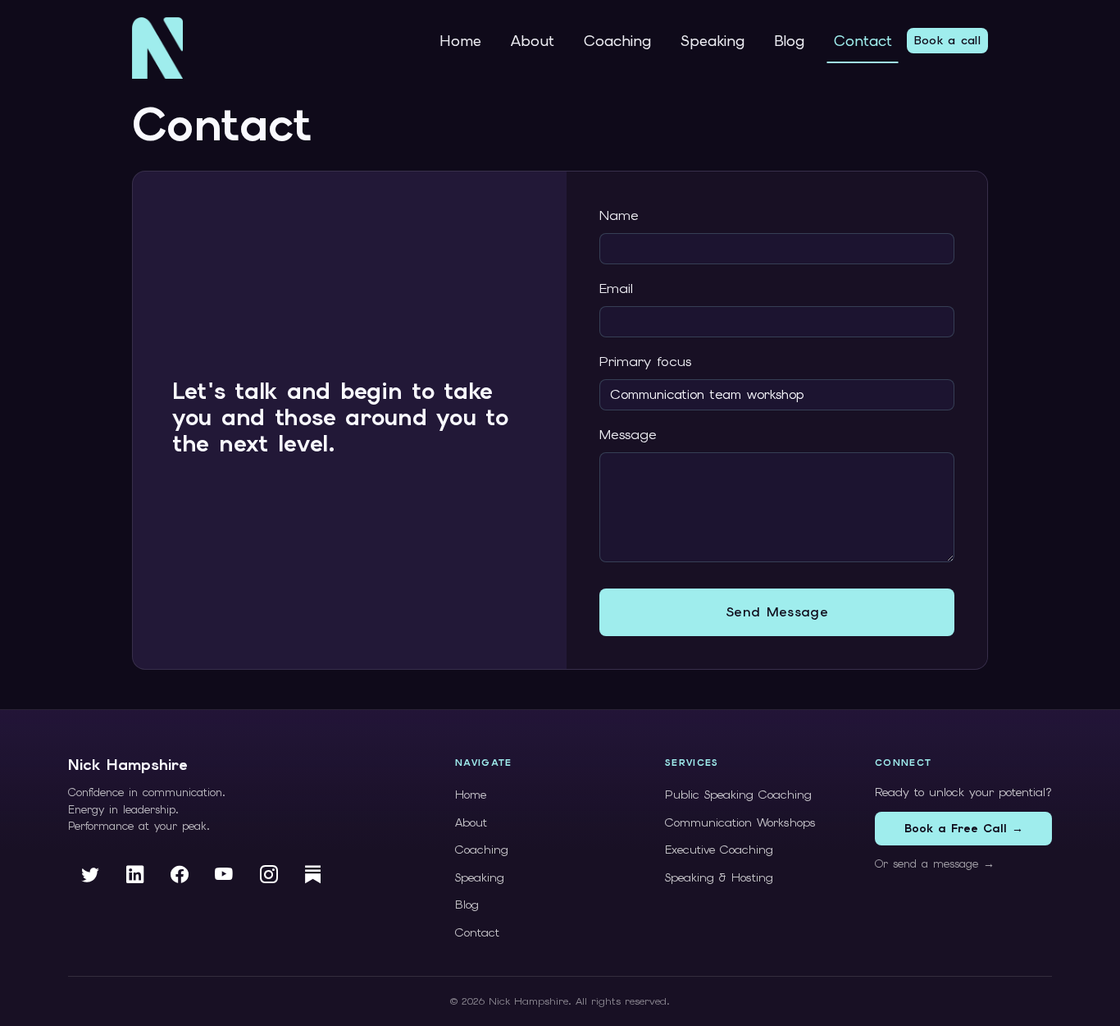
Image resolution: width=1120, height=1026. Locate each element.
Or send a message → (935, 863)
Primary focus (645, 361)
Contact (863, 40)
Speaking (712, 40)
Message (628, 434)
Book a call (947, 40)
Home (460, 40)
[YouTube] (225, 875)
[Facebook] (180, 875)
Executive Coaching (719, 849)
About (532, 40)
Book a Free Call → (963, 828)
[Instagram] (269, 875)
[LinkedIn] (135, 875)
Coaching (617, 40)
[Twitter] (90, 875)
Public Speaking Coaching (738, 794)
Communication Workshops (740, 822)
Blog (789, 40)
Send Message (777, 612)
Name (619, 215)
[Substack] (313, 875)
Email (616, 288)
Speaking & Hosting (719, 877)
